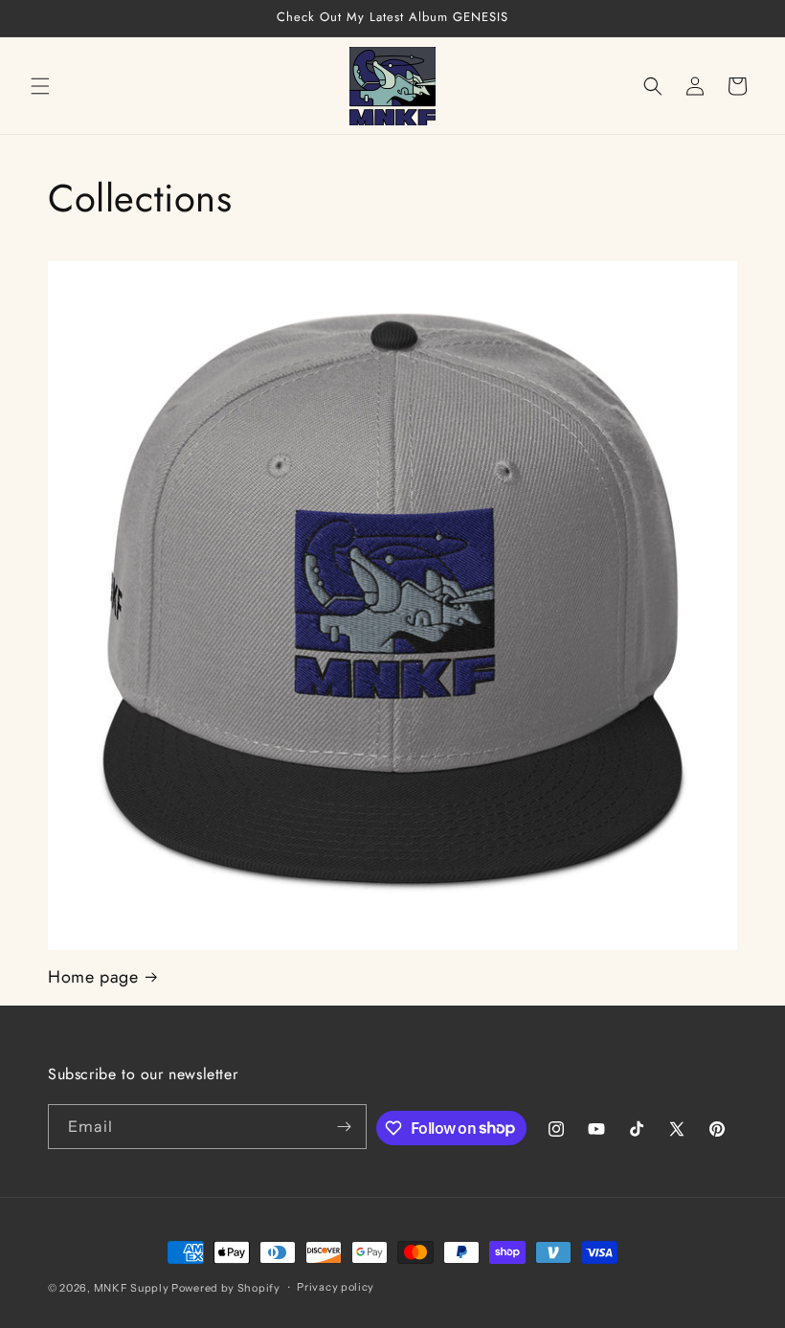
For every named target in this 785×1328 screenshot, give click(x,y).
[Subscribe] (345, 1126)
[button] (40, 86)
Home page (93, 977)
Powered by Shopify (225, 1288)
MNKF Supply (131, 1288)
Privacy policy (335, 1287)
